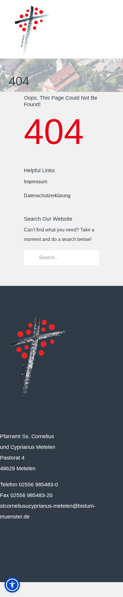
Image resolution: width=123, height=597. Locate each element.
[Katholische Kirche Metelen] (36, 314)
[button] (12, 585)
